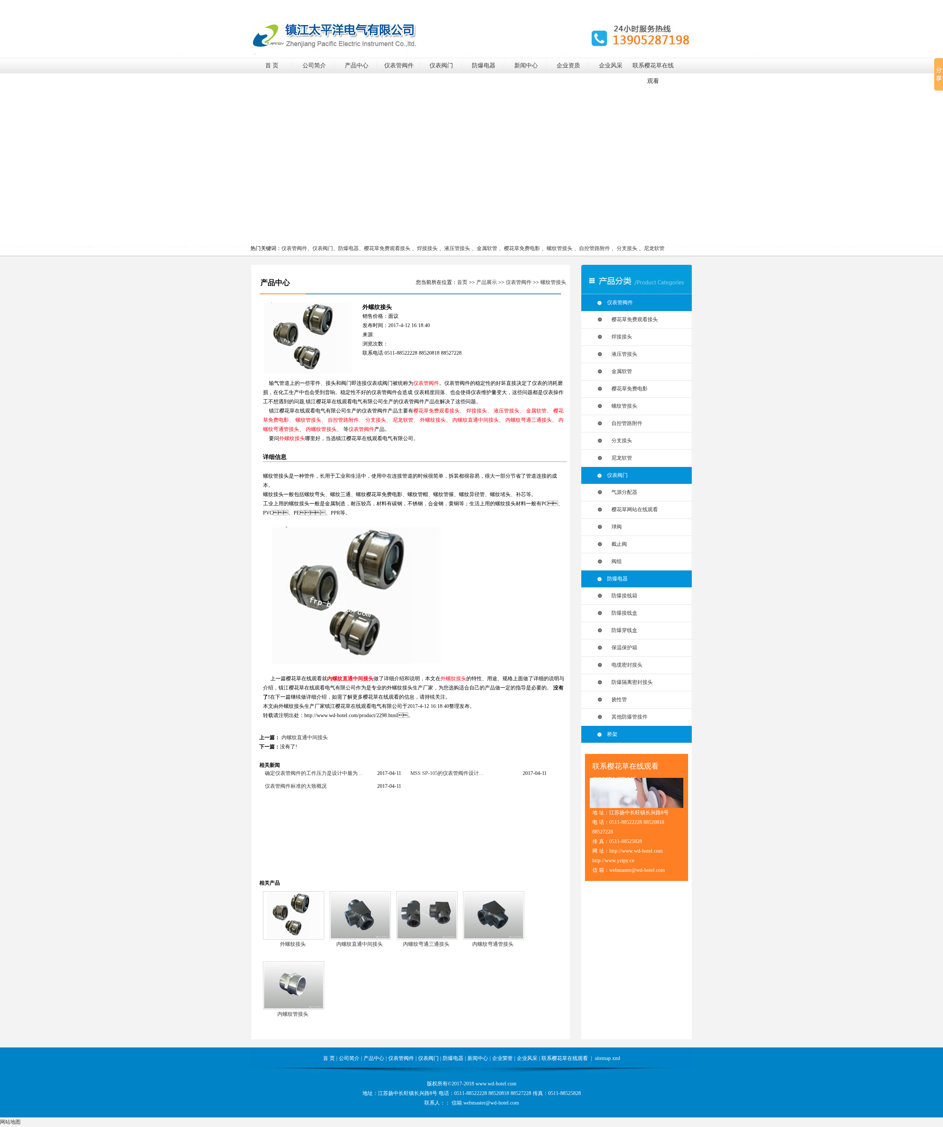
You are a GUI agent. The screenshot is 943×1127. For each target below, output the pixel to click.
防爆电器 (483, 65)
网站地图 (10, 1122)
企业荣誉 (502, 1058)
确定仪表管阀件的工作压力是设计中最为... (313, 773)
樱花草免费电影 (522, 248)
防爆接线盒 (622, 613)
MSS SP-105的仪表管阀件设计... (446, 773)
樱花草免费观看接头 (387, 248)
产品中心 (356, 65)
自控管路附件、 (346, 420)
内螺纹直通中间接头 (475, 420)
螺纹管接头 (559, 248)
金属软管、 (539, 411)
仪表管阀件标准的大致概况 (296, 786)
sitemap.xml (607, 1058)
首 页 (271, 65)
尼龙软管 (654, 248)
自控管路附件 (594, 248)
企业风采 (611, 65)
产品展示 (486, 282)
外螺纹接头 (433, 420)
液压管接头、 (509, 411)
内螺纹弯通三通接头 (528, 420)
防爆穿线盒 (622, 630)
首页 (462, 282)
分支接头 (627, 248)
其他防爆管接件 (627, 717)
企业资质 (568, 65)
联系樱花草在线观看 (564, 1058)
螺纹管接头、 (310, 420)
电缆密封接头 (624, 665)
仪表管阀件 (399, 65)
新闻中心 (526, 65)
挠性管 (617, 699)
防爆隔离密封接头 (630, 682)
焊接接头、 (479, 411)
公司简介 (314, 65)
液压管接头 (457, 248)
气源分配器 (622, 492)
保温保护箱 (622, 647)
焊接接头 (427, 248)
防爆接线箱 (622, 595)
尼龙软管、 (405, 420)
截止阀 (617, 544)
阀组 (614, 561)
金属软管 (487, 248)
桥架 (612, 734)
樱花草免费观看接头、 (439, 411)
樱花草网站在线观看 (632, 509)
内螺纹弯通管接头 (492, 944)
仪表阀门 (441, 65)
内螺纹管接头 (321, 429)
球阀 (614, 527)
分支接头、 (378, 420)
